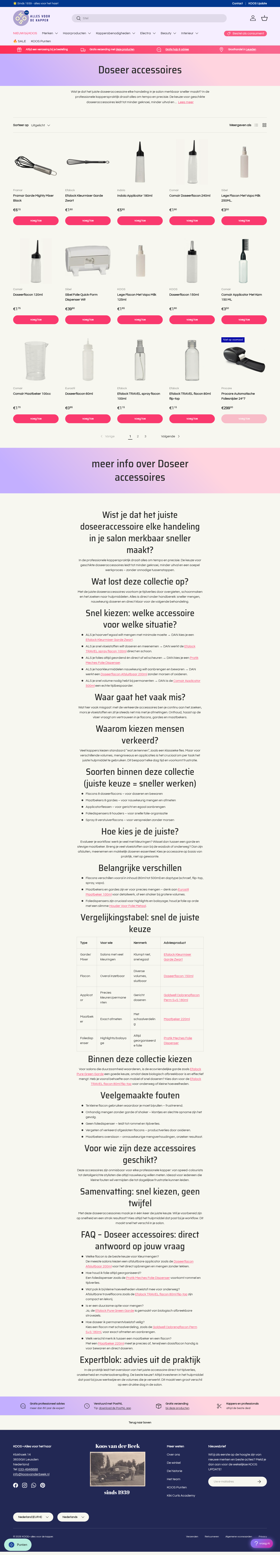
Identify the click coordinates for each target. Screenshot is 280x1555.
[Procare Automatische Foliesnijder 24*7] (244, 360)
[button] (264, 18)
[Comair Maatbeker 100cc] (36, 360)
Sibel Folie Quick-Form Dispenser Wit (81, 297)
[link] (107, 436)
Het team (173, 1479)
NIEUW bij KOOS (25, 33)
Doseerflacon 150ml (184, 294)
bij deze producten (177, 1408)
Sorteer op (21, 125)
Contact (237, 3)
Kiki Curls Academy (181, 1495)
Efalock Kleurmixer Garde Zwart (84, 198)
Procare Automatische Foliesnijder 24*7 (238, 396)
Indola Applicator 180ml (134, 195)
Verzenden (192, 1536)
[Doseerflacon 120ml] (36, 261)
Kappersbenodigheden (113, 33)
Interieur (187, 33)
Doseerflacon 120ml (28, 294)
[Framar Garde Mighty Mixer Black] (36, 162)
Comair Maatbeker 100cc (32, 393)
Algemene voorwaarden (238, 1536)
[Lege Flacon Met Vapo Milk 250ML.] (244, 162)
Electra (145, 33)
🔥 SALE (19, 41)
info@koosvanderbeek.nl (31, 1474)
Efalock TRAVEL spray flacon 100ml (138, 396)
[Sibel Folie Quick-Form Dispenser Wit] (88, 261)
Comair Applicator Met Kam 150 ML (241, 297)
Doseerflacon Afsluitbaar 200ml (124, 674)
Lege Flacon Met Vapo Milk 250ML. (240, 198)
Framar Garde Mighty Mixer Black (33, 198)
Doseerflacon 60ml (79, 393)
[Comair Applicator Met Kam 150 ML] (244, 261)
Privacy (263, 1536)
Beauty (166, 33)
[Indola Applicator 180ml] (140, 162)
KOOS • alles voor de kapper (37, 1536)
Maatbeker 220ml (177, 1019)
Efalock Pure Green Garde (114, 1310)
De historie (174, 1471)
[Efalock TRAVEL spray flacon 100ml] (140, 360)
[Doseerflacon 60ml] (88, 360)
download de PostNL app (115, 1408)
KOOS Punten (41, 41)
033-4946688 (28, 1469)
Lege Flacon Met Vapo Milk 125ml (136, 297)
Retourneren (212, 1536)
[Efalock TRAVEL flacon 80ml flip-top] (192, 360)
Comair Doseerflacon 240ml (189, 195)
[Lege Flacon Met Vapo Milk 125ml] (140, 261)
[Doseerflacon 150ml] (192, 261)
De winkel (174, 1462)
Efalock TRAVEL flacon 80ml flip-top (190, 396)
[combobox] (149, 18)
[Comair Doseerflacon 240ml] (192, 162)
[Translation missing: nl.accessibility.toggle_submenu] (56, 33)
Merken (47, 33)
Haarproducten (74, 33)
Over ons (173, 1454)
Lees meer (186, 102)
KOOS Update (257, 3)
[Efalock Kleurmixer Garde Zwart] (88, 162)
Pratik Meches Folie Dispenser (148, 1277)
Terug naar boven (140, 1422)
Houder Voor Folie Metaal (127, 905)
